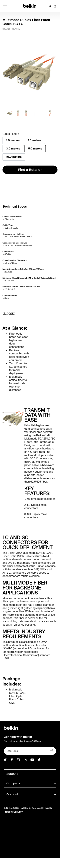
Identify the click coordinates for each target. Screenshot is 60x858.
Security (18, 811)
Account (12, 794)
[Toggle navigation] (5, 6)
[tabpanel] (30, 72)
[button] (50, 6)
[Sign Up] (51, 750)
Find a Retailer (30, 170)
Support (8, 313)
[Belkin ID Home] (30, 5)
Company (13, 783)
